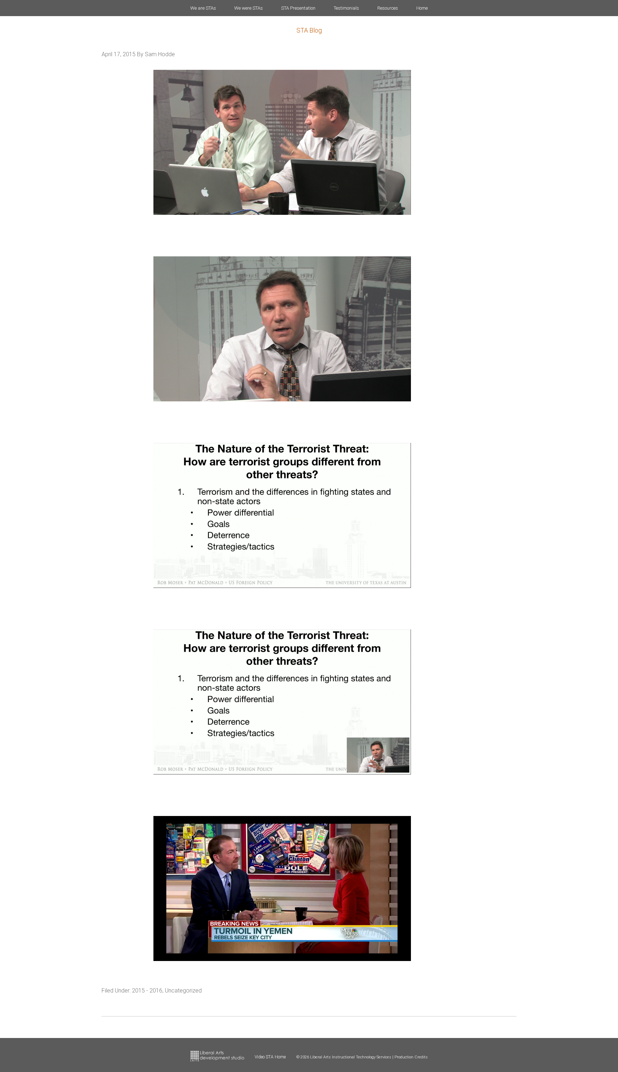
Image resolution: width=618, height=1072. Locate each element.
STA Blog (309, 30)
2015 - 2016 (147, 990)
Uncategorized (183, 990)
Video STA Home (270, 1056)
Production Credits (411, 1057)
